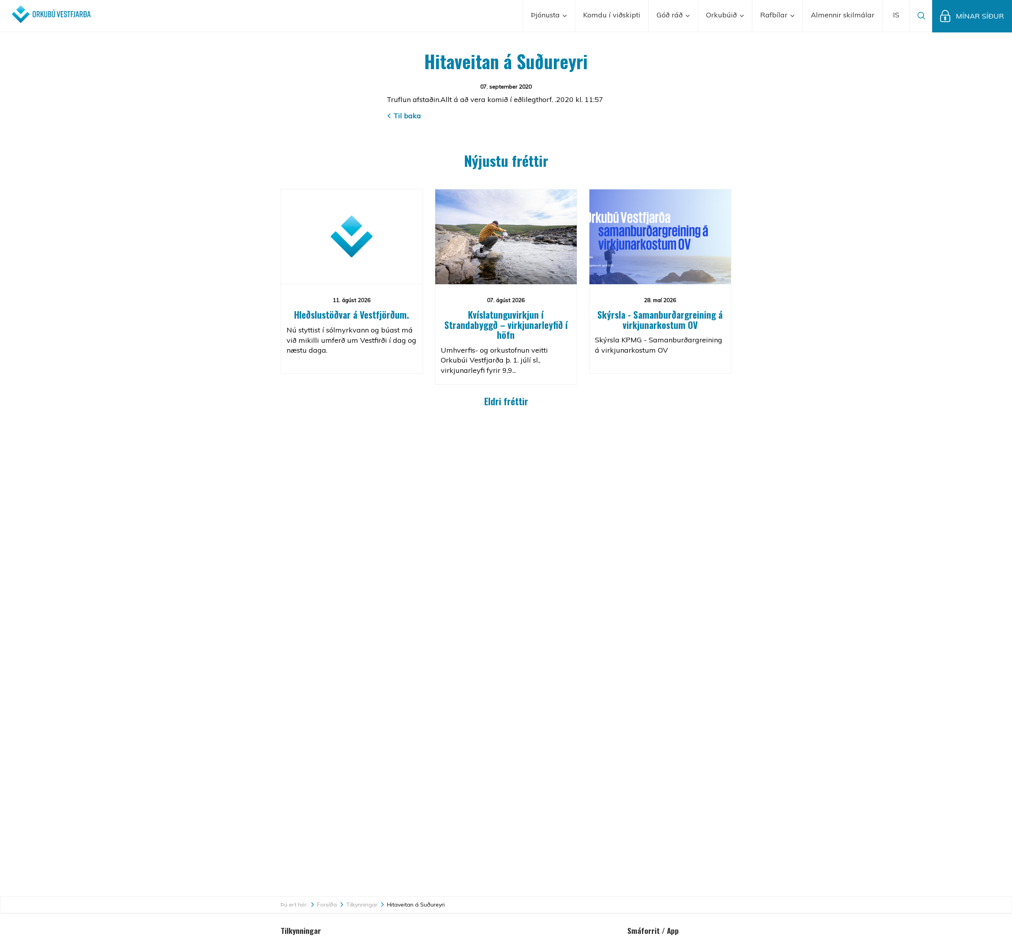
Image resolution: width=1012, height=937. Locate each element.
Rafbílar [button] (774, 14)
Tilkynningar (362, 904)
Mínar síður (980, 16)
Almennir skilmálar (842, 14)
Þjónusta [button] (546, 14)
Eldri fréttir (506, 401)
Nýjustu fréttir (506, 160)
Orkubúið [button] (722, 14)
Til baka (407, 115)
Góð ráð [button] (671, 14)
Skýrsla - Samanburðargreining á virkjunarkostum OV (660, 319)
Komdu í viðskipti (611, 14)
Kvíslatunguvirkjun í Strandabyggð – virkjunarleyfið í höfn (506, 325)
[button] (896, 16)
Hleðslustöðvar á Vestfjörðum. (351, 314)
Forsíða (327, 904)
